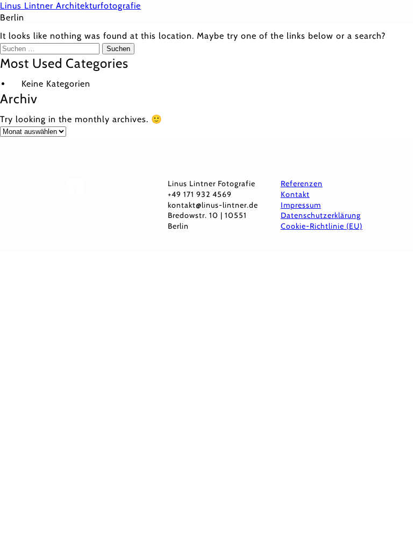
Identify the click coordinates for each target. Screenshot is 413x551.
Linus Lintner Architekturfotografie (70, 6)
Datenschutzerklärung (321, 215)
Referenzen (302, 183)
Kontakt (295, 194)
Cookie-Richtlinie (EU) (321, 226)
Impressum (301, 205)
